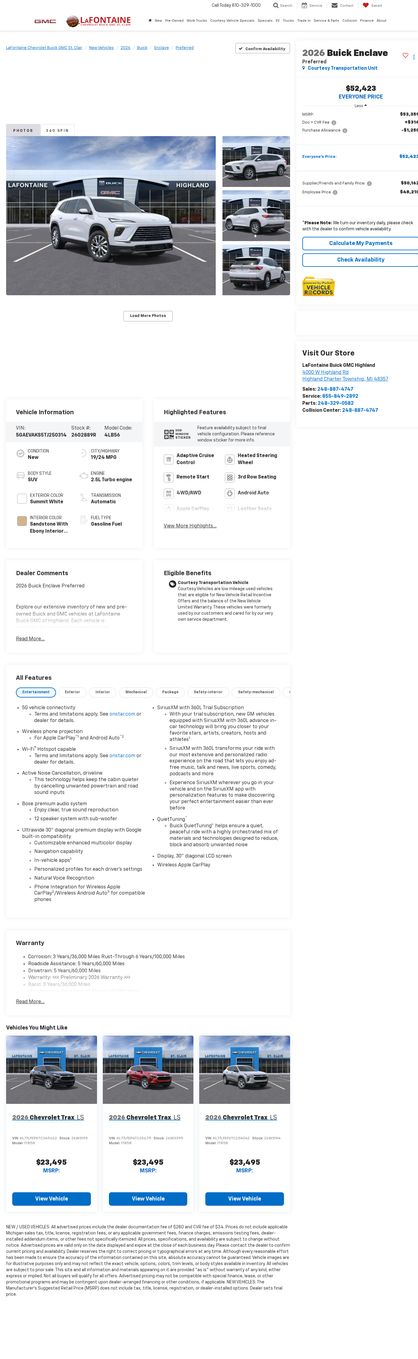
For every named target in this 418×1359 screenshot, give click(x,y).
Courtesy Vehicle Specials (232, 20)
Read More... (30, 639)
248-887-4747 (335, 389)
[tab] (36, 692)
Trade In (304, 20)
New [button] (158, 20)
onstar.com (122, 714)
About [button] (381, 20)
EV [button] (278, 20)
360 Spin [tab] (57, 131)
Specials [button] (265, 20)
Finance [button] (367, 20)
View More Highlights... (190, 526)
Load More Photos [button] (148, 316)
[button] (111, 215)
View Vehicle (51, 1199)
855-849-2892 (340, 396)
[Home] (150, 21)
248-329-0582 (336, 403)
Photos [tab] (23, 131)
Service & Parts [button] (326, 20)
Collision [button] (349, 20)
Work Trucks (197, 20)
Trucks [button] (288, 20)
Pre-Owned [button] (174, 20)
